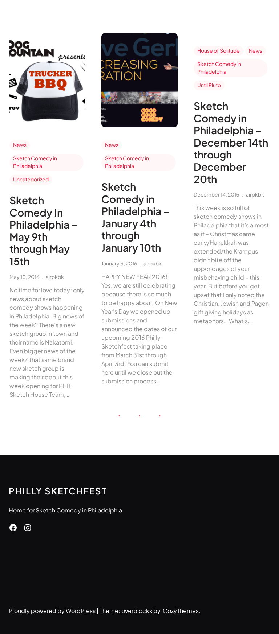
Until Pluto (209, 85)
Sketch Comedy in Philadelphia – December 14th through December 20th (231, 142)
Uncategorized (31, 179)
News (20, 144)
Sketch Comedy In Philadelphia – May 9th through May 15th (43, 230)
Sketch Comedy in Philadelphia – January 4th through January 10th (135, 217)
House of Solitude (218, 50)
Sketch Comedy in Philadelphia (35, 162)
